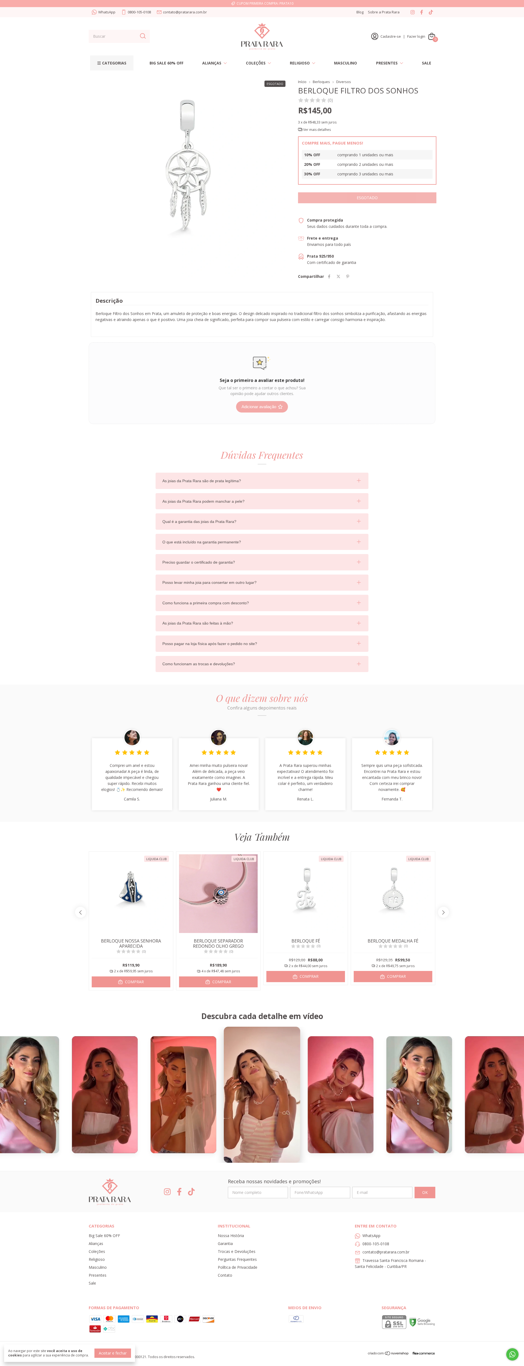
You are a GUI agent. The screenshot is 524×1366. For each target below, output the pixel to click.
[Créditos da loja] (422, 1353)
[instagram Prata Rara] (412, 12)
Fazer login (416, 36)
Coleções (256, 63)
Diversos (343, 81)
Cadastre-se (390, 36)
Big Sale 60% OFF (166, 63)
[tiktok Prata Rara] (430, 12)
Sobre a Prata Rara (384, 12)
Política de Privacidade (237, 1267)
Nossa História (231, 1235)
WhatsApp (106, 12)
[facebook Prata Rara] (421, 12)
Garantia (225, 1243)
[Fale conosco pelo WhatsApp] (512, 1354)
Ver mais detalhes (316, 129)
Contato (225, 1275)
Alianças (211, 63)
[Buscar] (142, 36)
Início (302, 81)
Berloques (321, 81)
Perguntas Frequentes (237, 1259)
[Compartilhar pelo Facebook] (329, 276)
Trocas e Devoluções (236, 1251)
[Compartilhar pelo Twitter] (338, 276)
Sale (426, 63)
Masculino (345, 63)
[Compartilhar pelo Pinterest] (348, 276)
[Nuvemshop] (388, 1354)
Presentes (387, 63)
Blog (360, 12)
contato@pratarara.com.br (185, 12)
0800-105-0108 (139, 12)
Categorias (114, 63)
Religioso (300, 63)
